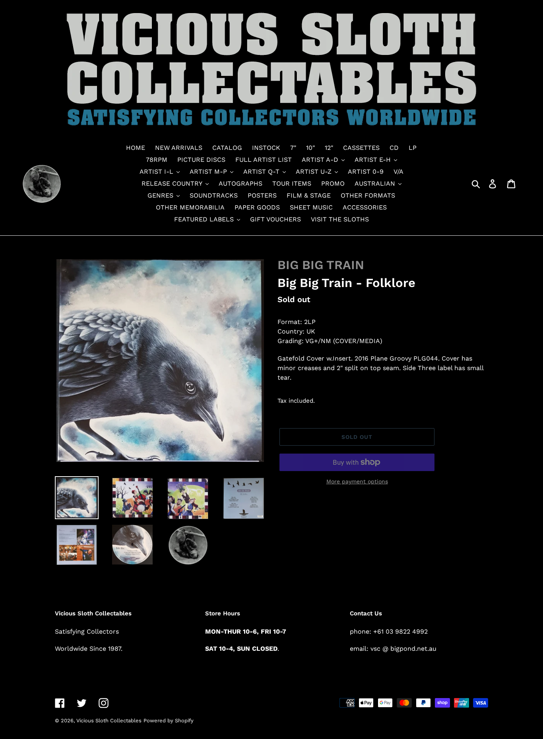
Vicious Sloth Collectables (109, 720)
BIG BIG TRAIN (320, 265)
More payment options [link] (357, 481)
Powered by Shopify (169, 720)
